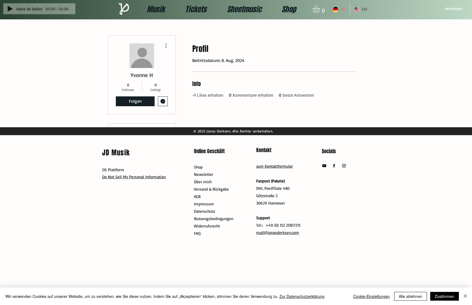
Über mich (203, 181)
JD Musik (116, 153)
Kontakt (263, 150)
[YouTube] (324, 165)
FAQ (197, 233)
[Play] (10, 8)
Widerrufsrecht (207, 226)
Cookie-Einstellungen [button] (371, 296)
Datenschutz (204, 211)
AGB (197, 196)
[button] (320, 9)
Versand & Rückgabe (211, 189)
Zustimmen (444, 296)
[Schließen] (465, 296)
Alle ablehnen (410, 296)
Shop (198, 167)
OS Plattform (113, 169)
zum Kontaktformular (274, 166)
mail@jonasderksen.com (277, 232)
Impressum (204, 203)
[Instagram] (343, 165)
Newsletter (203, 174)
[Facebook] (334, 165)
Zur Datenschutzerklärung (301, 296)
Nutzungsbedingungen (213, 218)
